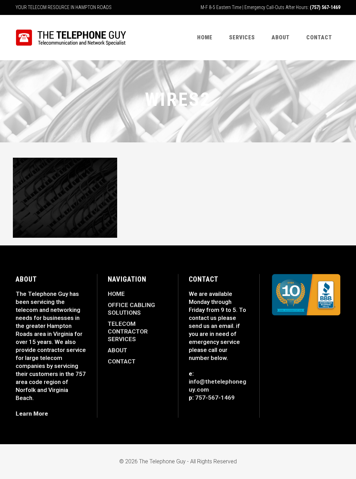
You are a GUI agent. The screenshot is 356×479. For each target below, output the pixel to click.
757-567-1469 (215, 397)
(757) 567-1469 (325, 7)
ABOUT (117, 350)
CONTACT (122, 361)
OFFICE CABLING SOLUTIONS (131, 308)
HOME (116, 293)
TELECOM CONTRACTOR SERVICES (128, 331)
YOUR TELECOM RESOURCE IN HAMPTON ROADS (64, 7)
